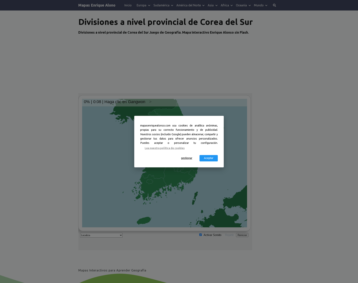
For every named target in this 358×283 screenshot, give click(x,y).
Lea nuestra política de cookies (165, 148)
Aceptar (208, 158)
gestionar (186, 158)
